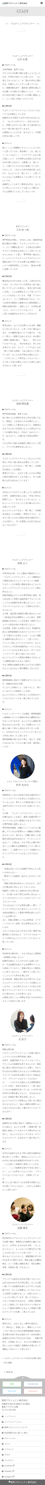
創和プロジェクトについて (15, 1427)
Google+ (33, 1391)
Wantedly (8, 1471)
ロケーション (10, 1438)
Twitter (12, 1391)
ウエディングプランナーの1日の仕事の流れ (23, 1358)
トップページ (10, 1416)
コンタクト (9, 1460)
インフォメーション (13, 1422)
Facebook (33, 1384)
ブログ (7, 1455)
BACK (9, 1372)
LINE (12, 1384)
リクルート (9, 1449)
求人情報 (8, 1363)
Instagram (8, 1477)
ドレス (7, 1444)
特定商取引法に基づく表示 (15, 1433)
